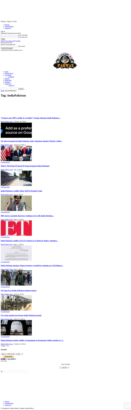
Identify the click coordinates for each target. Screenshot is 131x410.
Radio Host (8, 80)
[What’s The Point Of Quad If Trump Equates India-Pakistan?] (16, 160)
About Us (11, 85)
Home (6, 71)
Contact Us (8, 84)
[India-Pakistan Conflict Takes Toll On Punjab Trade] (16, 185)
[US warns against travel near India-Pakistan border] (16, 310)
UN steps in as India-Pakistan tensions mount (18, 291)
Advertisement (9, 26)
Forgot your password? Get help (10, 41)
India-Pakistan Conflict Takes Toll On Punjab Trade (21, 191)
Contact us (8, 28)
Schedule (11, 77)
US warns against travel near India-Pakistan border (21, 315)
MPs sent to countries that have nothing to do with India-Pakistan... (27, 216)
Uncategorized (5, 162)
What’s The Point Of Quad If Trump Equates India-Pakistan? (25, 166)
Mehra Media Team (7, 121)
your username (23, 35)
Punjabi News (9, 73)
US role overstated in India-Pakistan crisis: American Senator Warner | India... (31, 141)
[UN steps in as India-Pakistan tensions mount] (16, 285)
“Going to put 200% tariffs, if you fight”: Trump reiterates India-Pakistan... (30, 118)
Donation (7, 82)
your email (22, 46)
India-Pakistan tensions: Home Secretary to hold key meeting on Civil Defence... (32, 266)
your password (23, 37)
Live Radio (8, 75)
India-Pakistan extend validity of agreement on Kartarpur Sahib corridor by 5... (32, 340)
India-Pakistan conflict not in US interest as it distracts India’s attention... (29, 241)
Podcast (7, 25)
